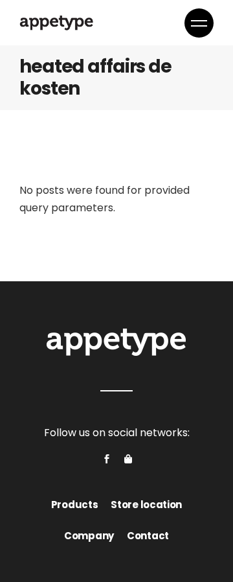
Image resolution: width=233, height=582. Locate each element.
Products (74, 504)
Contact (148, 535)
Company (89, 535)
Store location (146, 504)
